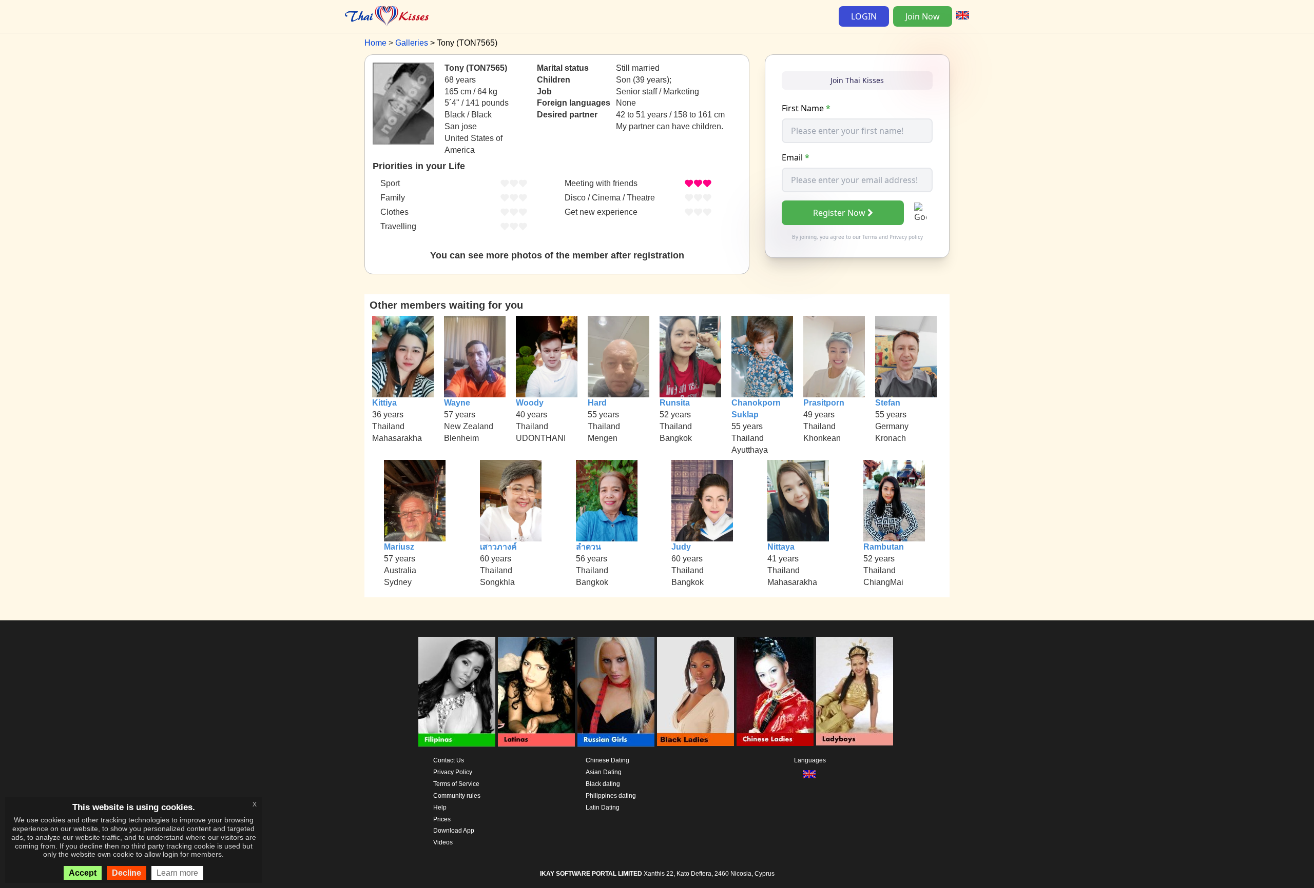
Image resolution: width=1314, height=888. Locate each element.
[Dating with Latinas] (536, 691)
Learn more (177, 873)
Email (795, 157)
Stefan (887, 402)
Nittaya (781, 546)
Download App (453, 830)
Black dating (603, 784)
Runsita (675, 402)
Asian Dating (604, 772)
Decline (126, 873)
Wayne (457, 402)
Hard (597, 402)
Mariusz (399, 546)
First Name (806, 108)
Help (440, 807)
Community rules (456, 795)
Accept (82, 873)
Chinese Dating (607, 760)
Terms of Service (456, 784)
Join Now (922, 16)
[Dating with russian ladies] (615, 691)
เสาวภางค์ (498, 546)
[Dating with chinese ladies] (775, 691)
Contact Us (448, 760)
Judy (681, 546)
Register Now (839, 212)
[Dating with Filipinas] (456, 691)
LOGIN (864, 16)
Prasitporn (823, 402)
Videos (443, 842)
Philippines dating (611, 795)
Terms (869, 236)
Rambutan (883, 546)
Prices (442, 819)
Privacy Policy (452, 772)
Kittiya (384, 402)
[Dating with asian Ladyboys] (854, 691)
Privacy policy (906, 236)
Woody (530, 402)
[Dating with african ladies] (695, 691)
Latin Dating (603, 807)
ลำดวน (588, 546)
